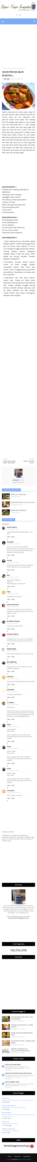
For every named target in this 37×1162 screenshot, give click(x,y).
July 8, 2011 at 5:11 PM (12, 663)
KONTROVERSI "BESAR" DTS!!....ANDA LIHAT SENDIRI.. (22, 1018)
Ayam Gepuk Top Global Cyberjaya (13, 1107)
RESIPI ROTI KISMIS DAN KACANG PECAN (18, 1073)
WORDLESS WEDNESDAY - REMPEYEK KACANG (17, 1100)
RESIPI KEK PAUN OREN (12, 1064)
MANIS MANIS (11, 649)
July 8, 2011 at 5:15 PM (12, 678)
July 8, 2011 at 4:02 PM (12, 606)
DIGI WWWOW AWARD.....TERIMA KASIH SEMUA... (23, 1042)
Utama (9, 1156)
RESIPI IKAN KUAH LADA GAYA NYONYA (23, 502)
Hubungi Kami (26, 1156)
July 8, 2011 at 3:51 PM (12, 577)
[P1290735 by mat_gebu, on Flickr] (18, 109)
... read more (27, 1068)
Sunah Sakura (12, 527)
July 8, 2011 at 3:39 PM (12, 562)
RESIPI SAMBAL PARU (12, 1082)
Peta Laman (17, 1156)
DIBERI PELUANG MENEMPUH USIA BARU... (22, 1034)
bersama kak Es (12, 634)
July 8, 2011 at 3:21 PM (12, 529)
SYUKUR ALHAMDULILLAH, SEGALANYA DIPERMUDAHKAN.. (20, 1050)
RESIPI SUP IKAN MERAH (18, 510)
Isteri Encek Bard (13, 605)
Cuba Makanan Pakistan (10, 1131)
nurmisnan (11, 790)
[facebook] (17, 15)
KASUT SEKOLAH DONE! (10, 1123)
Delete (12, 536)
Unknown (10, 677)
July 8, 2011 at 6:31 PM (12, 691)
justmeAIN (10, 690)
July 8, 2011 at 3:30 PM (12, 544)
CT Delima (10, 702)
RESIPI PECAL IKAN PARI (18, 494)
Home (3, 68)
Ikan (7, 68)
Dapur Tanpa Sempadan (24, 1159)
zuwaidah (10, 542)
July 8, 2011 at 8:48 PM (13, 704)
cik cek (9, 560)
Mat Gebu (7, 79)
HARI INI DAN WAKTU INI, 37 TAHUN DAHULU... (22, 1026)
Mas (8, 575)
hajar (9, 592)
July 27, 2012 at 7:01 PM (13, 726)
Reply (8, 536)
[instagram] (20, 15)
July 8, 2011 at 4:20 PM (12, 636)
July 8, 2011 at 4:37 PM (12, 651)
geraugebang (11, 662)
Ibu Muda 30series (13, 621)
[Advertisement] (18, 46)
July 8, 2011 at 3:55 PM (12, 593)
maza (9, 724)
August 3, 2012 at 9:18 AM (13, 792)
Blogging (8, 1159)
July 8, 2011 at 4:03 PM (12, 623)
